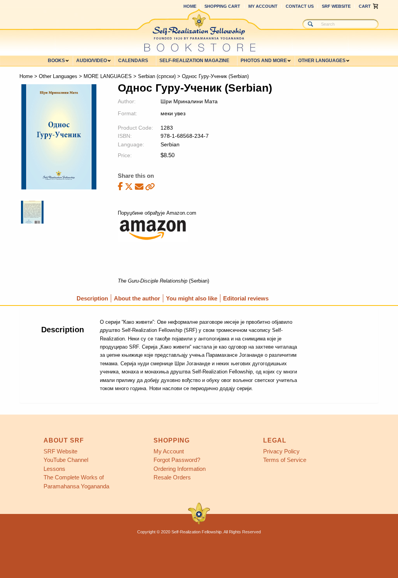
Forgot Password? (177, 459)
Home (189, 6)
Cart (365, 6)
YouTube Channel (66, 459)
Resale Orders (172, 477)
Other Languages (58, 76)
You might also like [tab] (191, 298)
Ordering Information (180, 468)
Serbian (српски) (157, 76)
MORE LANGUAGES (108, 76)
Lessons (54, 468)
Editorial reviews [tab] (246, 298)
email (139, 186)
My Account (263, 6)
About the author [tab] (137, 298)
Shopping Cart (222, 6)
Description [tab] (92, 298)
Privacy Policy (281, 451)
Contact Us (300, 6)
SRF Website (336, 6)
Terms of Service (284, 459)
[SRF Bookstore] (199, 30)
